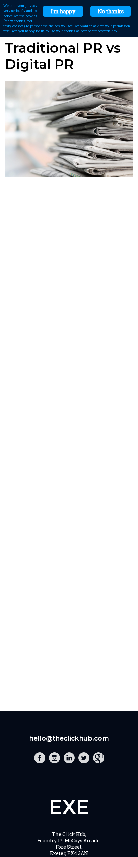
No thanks (110, 11)
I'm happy (63, 11)
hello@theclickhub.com (69, 738)
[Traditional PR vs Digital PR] (69, 175)
